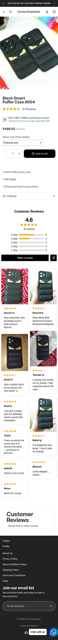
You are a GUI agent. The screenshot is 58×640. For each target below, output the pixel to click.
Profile (6, 546)
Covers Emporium (32, 619)
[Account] (47, 11)
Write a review (25, 258)
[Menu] (3, 11)
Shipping (11, 196)
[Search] (10, 11)
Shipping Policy (11, 569)
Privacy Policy (10, 558)
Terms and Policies (29, 626)
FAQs (5, 580)
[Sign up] (50, 606)
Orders (6, 540)
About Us (7, 553)
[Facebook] (26, 633)
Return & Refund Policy (15, 564)
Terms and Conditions (14, 575)
